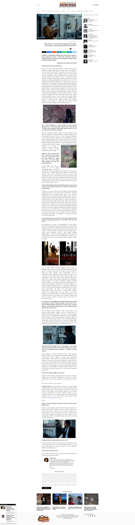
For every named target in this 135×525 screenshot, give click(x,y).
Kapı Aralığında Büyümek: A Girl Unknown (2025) (93, 31)
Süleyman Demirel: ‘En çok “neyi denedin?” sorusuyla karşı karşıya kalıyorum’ (10, 517)
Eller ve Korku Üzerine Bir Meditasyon (92, 56)
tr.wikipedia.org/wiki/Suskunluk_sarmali (51, 397)
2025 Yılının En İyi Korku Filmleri (93, 25)
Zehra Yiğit (90, 29)
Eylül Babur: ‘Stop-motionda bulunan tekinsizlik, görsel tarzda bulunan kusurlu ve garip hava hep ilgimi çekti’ (93, 36)
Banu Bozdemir (74, 48)
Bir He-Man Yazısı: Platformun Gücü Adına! (93, 21)
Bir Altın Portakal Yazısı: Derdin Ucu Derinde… (93, 61)
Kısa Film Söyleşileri (73, 41)
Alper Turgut (90, 59)
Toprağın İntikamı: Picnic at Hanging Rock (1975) (92, 46)
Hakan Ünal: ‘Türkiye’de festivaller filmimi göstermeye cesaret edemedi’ (10, 508)
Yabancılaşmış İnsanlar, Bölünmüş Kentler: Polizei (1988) (92, 52)
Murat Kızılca (90, 24)
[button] (97, 15)
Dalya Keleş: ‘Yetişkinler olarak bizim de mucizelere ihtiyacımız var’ (75, 508)
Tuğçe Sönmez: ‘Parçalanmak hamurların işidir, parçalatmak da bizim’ (59, 508)
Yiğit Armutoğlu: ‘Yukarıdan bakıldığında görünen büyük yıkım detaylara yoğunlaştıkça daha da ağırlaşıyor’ (90, 509)
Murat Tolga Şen (91, 19)
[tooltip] (93, 5)
